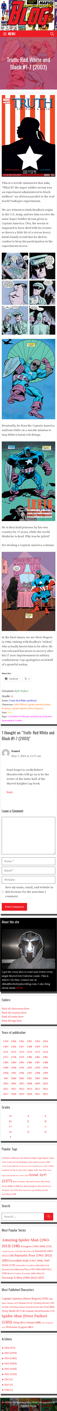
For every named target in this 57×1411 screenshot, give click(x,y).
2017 (5, 1094)
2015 (37, 1088)
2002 (29, 1078)
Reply (10, 792)
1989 (5, 1067)
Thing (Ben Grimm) (27, 1322)
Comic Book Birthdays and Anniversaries (28, 1162)
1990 (13, 1067)
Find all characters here (15, 1008)
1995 (13, 1073)
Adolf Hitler (20, 704)
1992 (29, 1067)
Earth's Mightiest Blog (20, 1402)
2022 (45, 1094)
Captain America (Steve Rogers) (27, 708)
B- (46, 1121)
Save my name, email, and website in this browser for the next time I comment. (29, 892)
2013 (21, 1088)
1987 (37, 1062)
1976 (45, 1052)
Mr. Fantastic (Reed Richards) (38, 1311)
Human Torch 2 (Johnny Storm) (36, 1303)
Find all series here (13, 1016)
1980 (29, 1057)
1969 (37, 1046)
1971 (5, 1052)
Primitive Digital (28, 1406)
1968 (29, 1046)
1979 (21, 1057)
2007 (21, 1083)
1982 (45, 1057)
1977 (5, 1057)
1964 (45, 1041)
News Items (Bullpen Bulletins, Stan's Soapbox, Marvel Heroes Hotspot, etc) (26, 1185)
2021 (37, 1094)
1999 (45, 1073)
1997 (29, 1073)
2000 (13, 1078)
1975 (37, 1052)
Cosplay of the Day (37, 1170)
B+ (10, 1121)
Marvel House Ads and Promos (29, 1181)
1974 (29, 1052)
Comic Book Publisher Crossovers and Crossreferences (25, 1166)
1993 (37, 1067)
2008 (29, 1083)
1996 (21, 1073)
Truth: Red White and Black (23, 700)
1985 (21, 1062)
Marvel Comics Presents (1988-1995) (25, 1273)
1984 (13, 1062)
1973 (21, 1052)
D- (45, 1132)
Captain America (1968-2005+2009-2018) (18, 1251)
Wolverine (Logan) (19, 1327)
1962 (29, 1041)
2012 (13, 1088)
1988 (45, 1062)
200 (6, 1078)
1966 (13, 1046)
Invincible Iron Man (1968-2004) (32, 1265)
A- (45, 1116)
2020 (29, 1094)
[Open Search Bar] (52, 33)
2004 (45, 1078)
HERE (19, 988)
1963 (37, 1041)
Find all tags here (12, 1020)
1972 (13, 1052)
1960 (13, 1041)
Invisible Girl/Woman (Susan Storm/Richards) (23, 1307)
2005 (5, 1083)
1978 (13, 1057)
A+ (10, 1116)
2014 (29, 1088)
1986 (29, 1062)
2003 (9, 712)
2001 (21, 1078)
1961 (21, 1041)
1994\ (6, 1073)
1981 (37, 1057)
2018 (13, 1094)
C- (46, 1126)
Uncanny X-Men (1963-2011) (23, 1278)
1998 (37, 1073)
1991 (21, 1067)
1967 (21, 1046)
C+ (10, 1126)
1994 (45, 1067)
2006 (13, 1083)
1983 (5, 1062)
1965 (5, 1046)
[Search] (48, 1217)
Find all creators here (14, 1012)
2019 (21, 1094)
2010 (45, 1083)
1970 (45, 1046)
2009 (37, 1083)
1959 (5, 1041)
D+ (10, 1132)
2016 (45, 1088)
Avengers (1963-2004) (36, 1246)
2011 (5, 1088)
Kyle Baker (21, 691)
